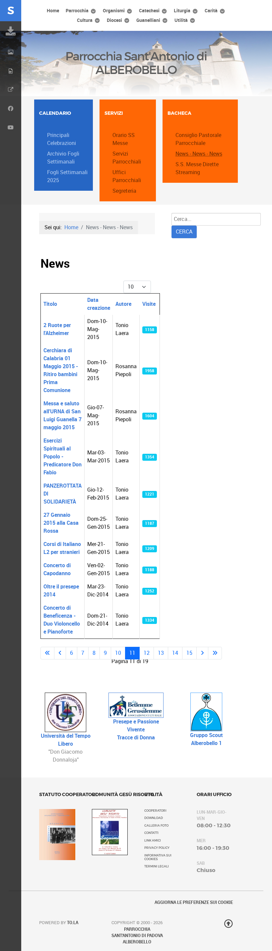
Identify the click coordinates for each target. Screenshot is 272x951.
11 (132, 653)
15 (189, 653)
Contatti (151, 833)
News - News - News (198, 154)
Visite (149, 304)
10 (118, 653)
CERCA (184, 232)
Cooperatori (155, 810)
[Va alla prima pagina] (47, 653)
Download (153, 818)
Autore (123, 304)
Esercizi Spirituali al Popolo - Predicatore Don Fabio (62, 457)
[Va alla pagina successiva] (202, 653)
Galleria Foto (156, 825)
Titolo (50, 304)
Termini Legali (156, 866)
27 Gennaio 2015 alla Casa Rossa (61, 523)
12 (147, 653)
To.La (72, 922)
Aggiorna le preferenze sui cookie (194, 902)
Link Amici (152, 840)
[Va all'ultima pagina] (215, 653)
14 (175, 653)
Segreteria (124, 191)
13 (161, 653)
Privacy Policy (157, 847)
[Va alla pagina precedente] (60, 653)
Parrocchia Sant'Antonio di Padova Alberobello (137, 935)
